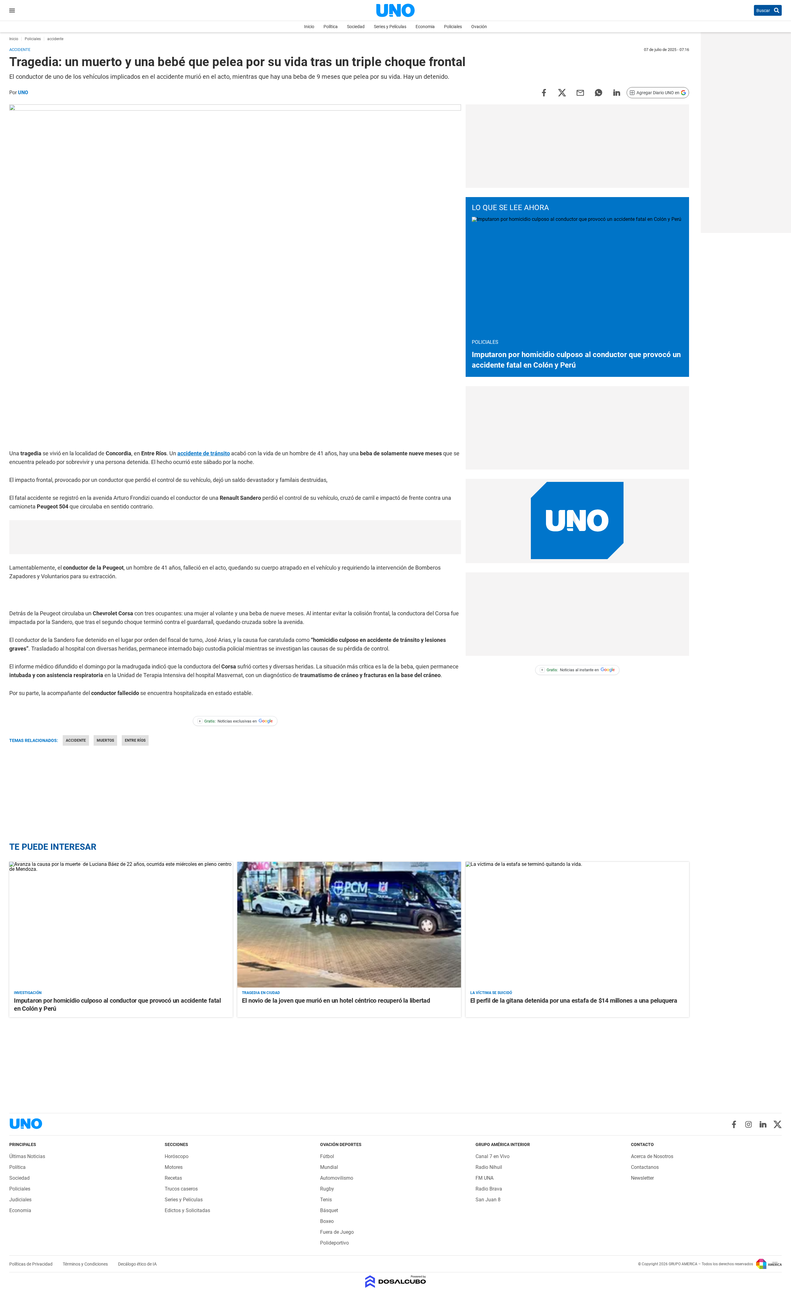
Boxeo (327, 1221)
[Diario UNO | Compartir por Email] (580, 92)
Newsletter (642, 1178)
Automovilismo (336, 1178)
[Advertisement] (235, 537)
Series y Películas (390, 26)
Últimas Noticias (27, 1156)
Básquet (329, 1210)
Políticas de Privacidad (31, 1264)
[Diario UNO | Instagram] (748, 1124)
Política (331, 26)
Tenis (326, 1200)
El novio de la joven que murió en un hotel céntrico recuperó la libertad (336, 1000)
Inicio (309, 26)
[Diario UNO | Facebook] (734, 1124)
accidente (76, 740)
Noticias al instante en (570, 670)
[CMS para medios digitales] (395, 1282)
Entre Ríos (135, 740)
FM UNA (484, 1178)
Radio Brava (489, 1189)
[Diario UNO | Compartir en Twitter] (562, 92)
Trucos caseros (181, 1189)
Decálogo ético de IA (137, 1264)
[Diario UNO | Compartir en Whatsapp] (598, 92)
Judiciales (20, 1200)
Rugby (327, 1189)
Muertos (105, 740)
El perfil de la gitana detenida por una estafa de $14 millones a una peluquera (573, 1000)
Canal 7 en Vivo (493, 1156)
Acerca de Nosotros (652, 1156)
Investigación (27, 993)
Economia (425, 26)
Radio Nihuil (489, 1167)
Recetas (173, 1178)
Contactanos (645, 1167)
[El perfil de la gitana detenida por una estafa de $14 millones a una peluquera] (577, 925)
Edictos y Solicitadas (187, 1210)
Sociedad (356, 26)
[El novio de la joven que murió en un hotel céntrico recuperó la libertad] (349, 925)
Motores (174, 1167)
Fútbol (327, 1156)
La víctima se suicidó (491, 993)
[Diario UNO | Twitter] (777, 1124)
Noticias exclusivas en (228, 721)
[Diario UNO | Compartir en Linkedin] (616, 92)
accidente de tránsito (203, 453)
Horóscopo (176, 1156)
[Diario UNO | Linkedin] (763, 1124)
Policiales (453, 26)
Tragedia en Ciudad (261, 993)
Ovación (479, 26)
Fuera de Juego (337, 1232)
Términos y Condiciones (86, 1264)
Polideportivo (334, 1243)
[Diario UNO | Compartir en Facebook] (544, 92)
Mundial (329, 1167)
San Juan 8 (488, 1200)
